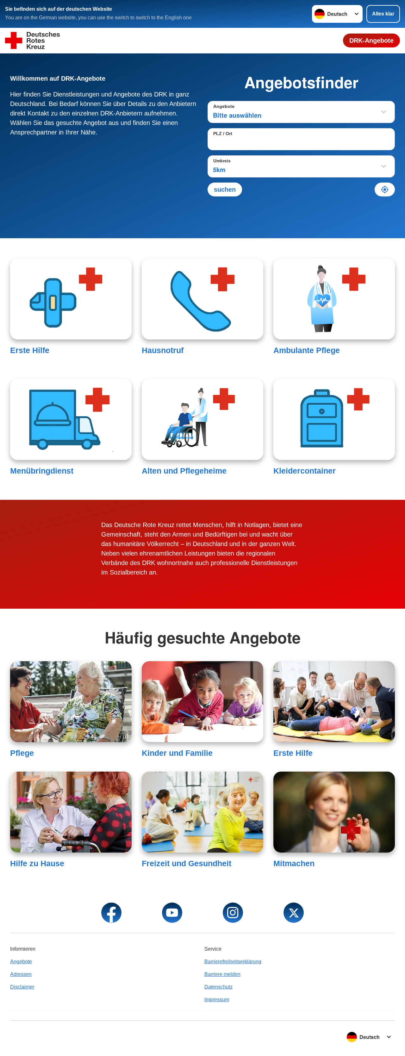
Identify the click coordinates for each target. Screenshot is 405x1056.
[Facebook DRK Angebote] (111, 913)
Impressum (216, 999)
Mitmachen (294, 863)
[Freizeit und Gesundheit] (202, 812)
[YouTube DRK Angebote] (172, 913)
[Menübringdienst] (71, 419)
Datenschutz (218, 987)
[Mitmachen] (334, 812)
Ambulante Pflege (306, 350)
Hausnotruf (163, 350)
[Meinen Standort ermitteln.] (385, 189)
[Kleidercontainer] (334, 419)
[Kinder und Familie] (202, 701)
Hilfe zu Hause (37, 863)
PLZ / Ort (222, 133)
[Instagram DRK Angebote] (233, 913)
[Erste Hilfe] (71, 298)
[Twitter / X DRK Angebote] (294, 913)
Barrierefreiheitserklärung (232, 961)
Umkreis (222, 160)
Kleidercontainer (304, 470)
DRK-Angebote (371, 40)
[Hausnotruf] (202, 298)
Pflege (22, 753)
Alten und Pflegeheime (184, 470)
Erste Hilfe (29, 350)
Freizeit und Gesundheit (186, 863)
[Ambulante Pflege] (334, 298)
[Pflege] (71, 701)
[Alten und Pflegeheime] (202, 419)
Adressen (21, 974)
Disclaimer (22, 987)
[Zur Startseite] (32, 40)
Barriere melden (222, 974)
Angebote (223, 106)
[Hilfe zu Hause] (71, 812)
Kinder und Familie (177, 753)
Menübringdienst (41, 470)
